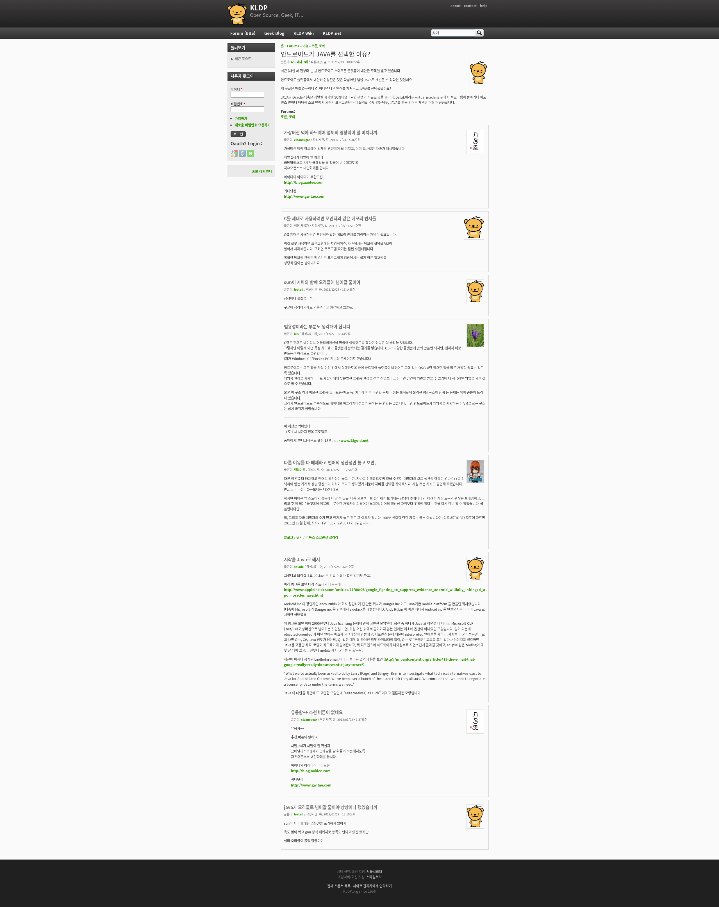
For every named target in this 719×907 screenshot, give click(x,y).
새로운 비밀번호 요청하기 (252, 124)
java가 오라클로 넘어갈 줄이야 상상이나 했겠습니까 (330, 807)
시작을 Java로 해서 (302, 559)
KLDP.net (332, 33)
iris (296, 333)
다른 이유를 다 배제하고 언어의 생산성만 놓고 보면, (330, 462)
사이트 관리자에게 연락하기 (372, 885)
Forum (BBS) (242, 33)
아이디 (236, 89)
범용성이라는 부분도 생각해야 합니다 (317, 326)
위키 (299, 537)
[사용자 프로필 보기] (478, 82)
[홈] (237, 14)
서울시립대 (374, 871)
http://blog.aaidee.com (304, 182)
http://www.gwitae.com (304, 196)
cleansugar (302, 139)
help (484, 5)
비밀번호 (238, 103)
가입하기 (241, 118)
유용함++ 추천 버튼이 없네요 (317, 712)
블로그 (288, 537)
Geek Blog (274, 33)
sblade (299, 566)
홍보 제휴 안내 (262, 171)
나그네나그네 (299, 62)
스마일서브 (374, 876)
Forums (293, 46)
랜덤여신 (299, 469)
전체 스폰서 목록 (339, 885)
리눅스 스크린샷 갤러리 (322, 537)
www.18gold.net (354, 440)
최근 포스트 (243, 58)
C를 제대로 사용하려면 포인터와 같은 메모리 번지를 (330, 218)
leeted (298, 289)
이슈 (305, 46)
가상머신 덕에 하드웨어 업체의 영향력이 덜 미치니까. (331, 132)
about (455, 5)
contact (470, 5)
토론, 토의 (318, 46)
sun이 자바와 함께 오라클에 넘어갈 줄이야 (322, 282)
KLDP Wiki (303, 33)
